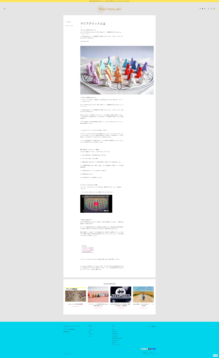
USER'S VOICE (114, 336)
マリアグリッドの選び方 (88, 249)
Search (90, 336)
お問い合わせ (114, 331)
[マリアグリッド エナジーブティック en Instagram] (204, 8)
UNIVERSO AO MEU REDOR (117, 338)
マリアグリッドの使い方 (88, 247)
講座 (89, 331)
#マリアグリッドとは (69, 25)
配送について (114, 342)
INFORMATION (114, 333)
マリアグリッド (91, 329)
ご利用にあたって (115, 340)
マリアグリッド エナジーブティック (73, 326)
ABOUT (113, 329)
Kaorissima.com (66, 331)
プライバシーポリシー (116, 344)
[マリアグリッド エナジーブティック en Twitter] (202, 8)
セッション (91, 333)
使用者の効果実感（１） (88, 251)
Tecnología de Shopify (66, 353)
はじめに (84, 245)
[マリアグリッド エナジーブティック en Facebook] (200, 8)
